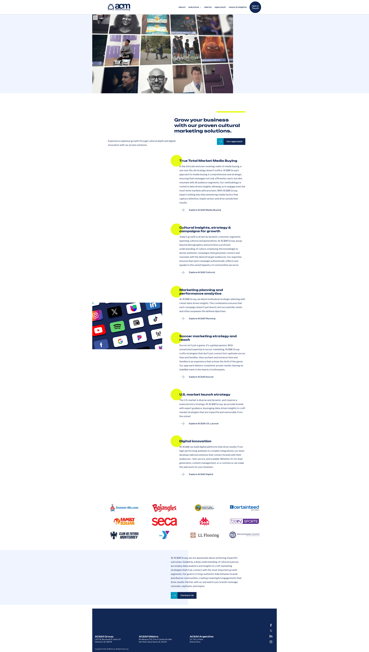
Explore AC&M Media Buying (205, 210)
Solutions (193, 7)
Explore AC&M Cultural (202, 272)
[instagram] (271, 641)
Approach (220, 7)
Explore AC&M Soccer (201, 377)
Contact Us (187, 595)
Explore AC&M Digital (201, 474)
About (182, 7)
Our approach (234, 141)
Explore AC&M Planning (202, 318)
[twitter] (271, 631)
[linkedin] (271, 636)
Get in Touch (255, 7)
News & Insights (238, 7)
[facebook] (271, 625)
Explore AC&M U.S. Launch (204, 423)
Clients (208, 7)
